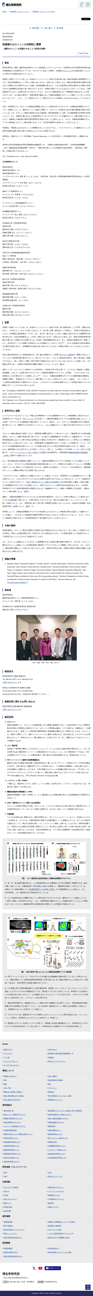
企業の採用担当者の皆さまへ (13, 1237)
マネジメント (52, 1088)
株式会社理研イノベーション (13, 1229)
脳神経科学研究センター (12, 1150)
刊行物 (6, 1195)
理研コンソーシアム (10, 1233)
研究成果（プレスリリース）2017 (44, 11)
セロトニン (68, 71)
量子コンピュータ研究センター (58, 1138)
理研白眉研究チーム (54, 1130)
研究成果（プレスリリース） (19, 11)
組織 (5, 1084)
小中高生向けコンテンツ (56, 1199)
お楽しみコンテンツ (10, 1199)
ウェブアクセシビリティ (12, 1065)
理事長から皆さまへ (10, 1076)
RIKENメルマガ (54, 1268)
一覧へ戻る (47, 28)
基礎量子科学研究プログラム (13, 1118)
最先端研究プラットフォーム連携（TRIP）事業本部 (65, 1111)
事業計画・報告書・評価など (13, 1092)
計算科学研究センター (11, 1138)
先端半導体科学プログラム (12, 1122)
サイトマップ (8, 1053)
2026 (5, 1172)
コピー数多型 (69, 355)
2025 (49, 1172)
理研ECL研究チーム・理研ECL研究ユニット (18, 1134)
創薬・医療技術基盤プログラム (58, 1118)
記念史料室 (7, 1211)
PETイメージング (30, 419)
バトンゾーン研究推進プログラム (14, 1126)
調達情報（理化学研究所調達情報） (59, 1053)
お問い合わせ (52, 1049)
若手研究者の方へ (54, 1248)
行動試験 (13, 500)
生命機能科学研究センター (57, 1146)
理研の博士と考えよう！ (56, 1187)
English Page (83, 53)
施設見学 (51, 1203)
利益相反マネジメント (55, 1100)
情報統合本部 (52, 1142)
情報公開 (51, 1092)
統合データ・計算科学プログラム (14, 1114)
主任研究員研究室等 (10, 1130)
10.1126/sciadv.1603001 (16, 582)
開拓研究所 (51, 1126)
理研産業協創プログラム (56, 1122)
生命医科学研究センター (12, 1146)
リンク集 (6, 1057)
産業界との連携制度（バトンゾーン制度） (62, 1222)
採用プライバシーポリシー (57, 1061)
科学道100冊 (8, 1207)
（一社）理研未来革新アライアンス (59, 1233)
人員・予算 (7, 1088)
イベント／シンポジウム (56, 1191)
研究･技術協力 (8, 1226)
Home (4, 11)
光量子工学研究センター (12, 1158)
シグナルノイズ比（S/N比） (29, 452)
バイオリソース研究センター (57, 1150)
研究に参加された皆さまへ (12, 1100)
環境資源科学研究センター (12, 1154)
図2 (51, 422)
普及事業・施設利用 (54, 1226)
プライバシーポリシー (11, 1061)
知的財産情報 (8, 1222)
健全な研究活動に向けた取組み (14, 1096)
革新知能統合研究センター (12, 1142)
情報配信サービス (54, 1195)
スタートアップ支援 (54, 1229)
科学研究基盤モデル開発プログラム (59, 1114)
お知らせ (6, 1191)
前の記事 (35, 28)
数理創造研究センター (55, 1134)
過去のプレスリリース (55, 1176)
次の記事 (59, 28)
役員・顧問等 (52, 1076)
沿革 (5, 1080)
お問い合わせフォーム (10, 682)
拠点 (49, 1084)
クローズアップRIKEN (11, 1187)
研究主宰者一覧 (9, 1111)
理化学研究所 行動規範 (55, 1080)
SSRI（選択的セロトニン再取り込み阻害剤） (44, 482)
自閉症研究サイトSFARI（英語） (42, 889)
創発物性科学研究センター (57, 1154)
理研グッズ (7, 1203)
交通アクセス (8, 1049)
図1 (61, 364)
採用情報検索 (8, 1248)
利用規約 (51, 1057)
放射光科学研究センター (12, 1161)
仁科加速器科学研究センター (57, 1158)
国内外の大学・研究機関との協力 (59, 1237)
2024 (5, 1176)
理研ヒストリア (53, 1207)
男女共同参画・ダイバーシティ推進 (59, 1096)
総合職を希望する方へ (11, 1252)
